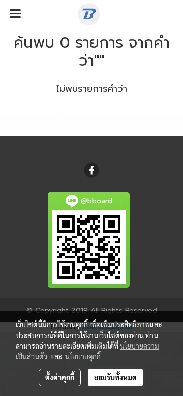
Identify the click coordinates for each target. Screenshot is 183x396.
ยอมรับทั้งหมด (115, 377)
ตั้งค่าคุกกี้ (59, 377)
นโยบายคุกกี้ (83, 356)
